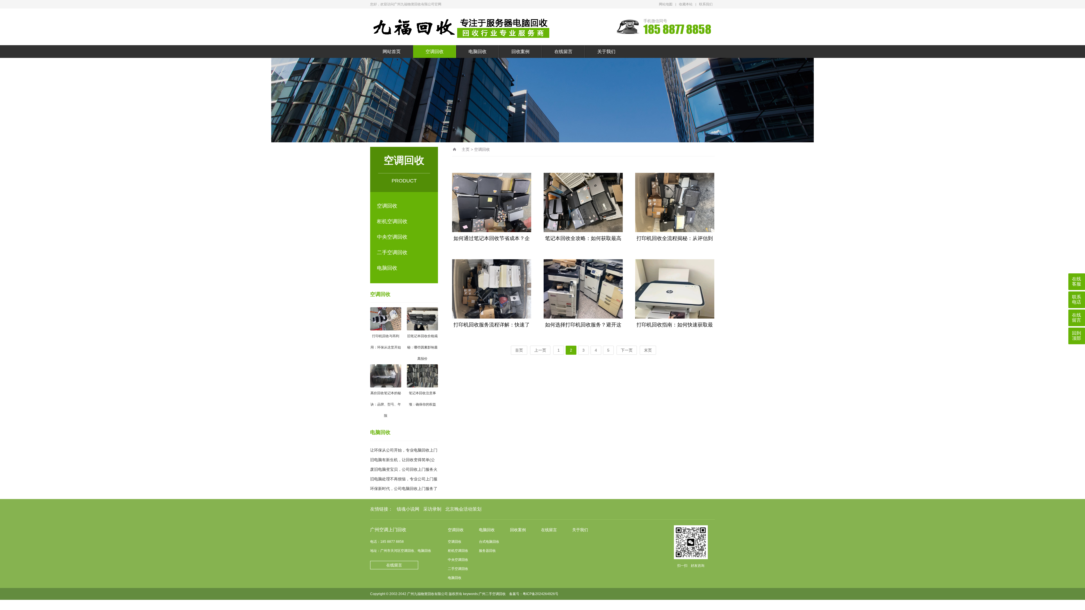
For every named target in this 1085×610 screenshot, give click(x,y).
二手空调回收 (392, 252)
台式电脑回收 (489, 542)
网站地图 (665, 4)
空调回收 (435, 51)
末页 (648, 350)
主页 (466, 149)
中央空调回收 (392, 237)
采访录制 (432, 509)
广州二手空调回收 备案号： (501, 594)
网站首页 (392, 51)
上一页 (540, 350)
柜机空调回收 (392, 221)
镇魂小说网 (408, 509)
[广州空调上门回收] (462, 27)
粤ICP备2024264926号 (540, 594)
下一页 (627, 350)
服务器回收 (487, 551)
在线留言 (563, 51)
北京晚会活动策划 (463, 509)
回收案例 (520, 51)
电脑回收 (477, 51)
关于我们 (606, 51)
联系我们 (706, 4)
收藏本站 (686, 4)
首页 (519, 350)
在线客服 (1076, 281)
